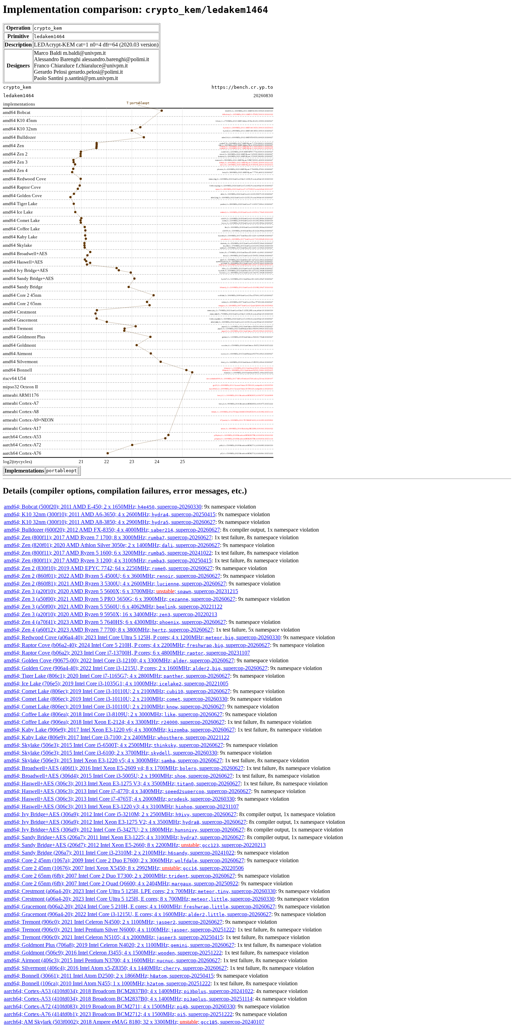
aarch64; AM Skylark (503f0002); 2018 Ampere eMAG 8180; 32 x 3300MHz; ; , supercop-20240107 (134, 1022)
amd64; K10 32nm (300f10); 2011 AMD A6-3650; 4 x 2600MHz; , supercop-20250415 (109, 514)
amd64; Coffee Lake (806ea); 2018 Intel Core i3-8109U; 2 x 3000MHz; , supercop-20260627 (113, 714)
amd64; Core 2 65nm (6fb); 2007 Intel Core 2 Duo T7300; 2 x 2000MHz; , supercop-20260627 (119, 876)
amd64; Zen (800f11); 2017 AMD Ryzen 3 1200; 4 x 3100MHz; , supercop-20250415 (108, 560)
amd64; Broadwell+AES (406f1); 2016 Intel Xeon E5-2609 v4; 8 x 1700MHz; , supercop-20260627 (123, 768)
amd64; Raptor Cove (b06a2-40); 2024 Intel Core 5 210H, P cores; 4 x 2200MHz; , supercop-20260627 (137, 645)
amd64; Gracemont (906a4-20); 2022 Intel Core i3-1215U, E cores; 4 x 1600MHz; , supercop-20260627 (137, 914)
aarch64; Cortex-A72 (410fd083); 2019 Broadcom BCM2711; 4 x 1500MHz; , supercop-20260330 (119, 1006)
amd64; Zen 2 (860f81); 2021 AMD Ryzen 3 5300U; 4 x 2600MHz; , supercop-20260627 (115, 584)
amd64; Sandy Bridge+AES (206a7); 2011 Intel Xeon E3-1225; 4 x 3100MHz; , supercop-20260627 (124, 837)
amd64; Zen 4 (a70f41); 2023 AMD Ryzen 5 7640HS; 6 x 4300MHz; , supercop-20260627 (115, 622)
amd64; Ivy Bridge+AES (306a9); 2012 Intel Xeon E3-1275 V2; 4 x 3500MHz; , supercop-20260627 (125, 822)
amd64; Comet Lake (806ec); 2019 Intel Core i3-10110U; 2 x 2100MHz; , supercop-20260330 (115, 699)
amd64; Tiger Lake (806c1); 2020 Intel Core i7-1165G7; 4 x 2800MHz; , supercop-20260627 (117, 676)
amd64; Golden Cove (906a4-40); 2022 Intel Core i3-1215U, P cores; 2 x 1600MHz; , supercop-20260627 (135, 668)
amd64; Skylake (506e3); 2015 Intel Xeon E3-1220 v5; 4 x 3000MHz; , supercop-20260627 (113, 760)
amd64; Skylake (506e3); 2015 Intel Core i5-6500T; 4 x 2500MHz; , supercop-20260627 (113, 745)
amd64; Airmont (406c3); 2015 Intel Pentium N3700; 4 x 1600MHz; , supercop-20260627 (112, 960)
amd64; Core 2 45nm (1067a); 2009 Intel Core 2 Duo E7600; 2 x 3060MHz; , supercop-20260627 (124, 860)
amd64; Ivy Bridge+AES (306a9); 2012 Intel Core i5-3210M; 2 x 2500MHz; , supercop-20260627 (120, 814)
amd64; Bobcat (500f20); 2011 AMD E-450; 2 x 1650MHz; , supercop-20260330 (102, 507)
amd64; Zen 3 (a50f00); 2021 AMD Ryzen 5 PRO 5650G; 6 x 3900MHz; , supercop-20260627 (119, 599)
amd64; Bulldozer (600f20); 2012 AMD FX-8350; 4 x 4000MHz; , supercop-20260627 (112, 530)
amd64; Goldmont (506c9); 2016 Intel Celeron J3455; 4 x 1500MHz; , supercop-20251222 (113, 953)
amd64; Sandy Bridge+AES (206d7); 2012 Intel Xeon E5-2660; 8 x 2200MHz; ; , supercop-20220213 (135, 845)
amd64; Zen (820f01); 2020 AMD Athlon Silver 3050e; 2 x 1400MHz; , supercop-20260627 (112, 545)
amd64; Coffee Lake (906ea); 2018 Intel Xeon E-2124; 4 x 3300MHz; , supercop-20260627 (114, 722)
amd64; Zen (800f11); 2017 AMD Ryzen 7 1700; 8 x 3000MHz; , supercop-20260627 (108, 537)
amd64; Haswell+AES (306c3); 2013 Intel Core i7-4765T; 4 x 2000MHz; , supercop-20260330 (119, 799)
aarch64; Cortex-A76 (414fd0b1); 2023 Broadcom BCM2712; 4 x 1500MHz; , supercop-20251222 (118, 1014)
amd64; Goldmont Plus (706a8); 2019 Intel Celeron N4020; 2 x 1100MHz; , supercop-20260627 (119, 945)
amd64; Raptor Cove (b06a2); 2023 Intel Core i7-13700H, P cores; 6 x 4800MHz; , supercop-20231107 (127, 653)
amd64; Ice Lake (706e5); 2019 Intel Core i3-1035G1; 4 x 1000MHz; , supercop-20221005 (116, 683)
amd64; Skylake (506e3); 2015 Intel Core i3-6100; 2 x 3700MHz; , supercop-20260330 (110, 753)
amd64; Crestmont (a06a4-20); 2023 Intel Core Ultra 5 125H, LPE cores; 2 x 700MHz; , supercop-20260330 (140, 891)
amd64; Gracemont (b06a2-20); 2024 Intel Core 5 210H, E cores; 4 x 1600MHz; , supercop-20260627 (139, 906)
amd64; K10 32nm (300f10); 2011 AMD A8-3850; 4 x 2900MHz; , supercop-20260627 (109, 522)
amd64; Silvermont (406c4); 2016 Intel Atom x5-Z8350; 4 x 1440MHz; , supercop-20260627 (115, 968)
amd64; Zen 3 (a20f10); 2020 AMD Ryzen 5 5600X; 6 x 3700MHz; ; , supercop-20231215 (121, 591)
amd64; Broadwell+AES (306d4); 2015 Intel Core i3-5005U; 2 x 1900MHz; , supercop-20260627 (118, 776)
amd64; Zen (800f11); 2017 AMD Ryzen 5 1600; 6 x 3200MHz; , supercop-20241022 (108, 553)
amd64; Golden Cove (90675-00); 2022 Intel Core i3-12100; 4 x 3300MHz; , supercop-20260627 (119, 660)
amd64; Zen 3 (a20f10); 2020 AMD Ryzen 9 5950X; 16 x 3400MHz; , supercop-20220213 (110, 614)
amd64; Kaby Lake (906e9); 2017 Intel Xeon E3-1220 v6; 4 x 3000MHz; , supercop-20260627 (119, 730)
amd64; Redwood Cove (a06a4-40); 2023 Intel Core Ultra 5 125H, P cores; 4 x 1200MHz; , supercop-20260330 (142, 637)
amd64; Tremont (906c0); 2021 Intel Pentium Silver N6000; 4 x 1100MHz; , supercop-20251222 (119, 930)
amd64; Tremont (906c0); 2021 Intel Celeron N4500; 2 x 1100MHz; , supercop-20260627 (113, 922)
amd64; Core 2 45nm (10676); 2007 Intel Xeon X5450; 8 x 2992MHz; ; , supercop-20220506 (124, 868)
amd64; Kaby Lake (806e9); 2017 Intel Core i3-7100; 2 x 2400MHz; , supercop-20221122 (116, 737)
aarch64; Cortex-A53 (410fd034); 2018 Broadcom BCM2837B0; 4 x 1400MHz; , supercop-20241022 (128, 991)
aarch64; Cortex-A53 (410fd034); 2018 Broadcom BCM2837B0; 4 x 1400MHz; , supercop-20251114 (128, 999)
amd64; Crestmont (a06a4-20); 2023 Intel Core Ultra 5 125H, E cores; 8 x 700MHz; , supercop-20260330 (139, 899)
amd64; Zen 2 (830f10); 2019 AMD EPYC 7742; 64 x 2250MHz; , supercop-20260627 (108, 568)
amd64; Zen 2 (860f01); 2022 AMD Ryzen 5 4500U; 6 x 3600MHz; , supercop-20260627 (112, 576)
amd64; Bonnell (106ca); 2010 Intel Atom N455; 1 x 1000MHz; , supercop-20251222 (107, 983)
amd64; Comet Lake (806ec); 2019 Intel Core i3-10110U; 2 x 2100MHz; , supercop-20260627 (117, 691)
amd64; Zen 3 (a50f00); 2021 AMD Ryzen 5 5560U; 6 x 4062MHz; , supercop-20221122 (113, 607)
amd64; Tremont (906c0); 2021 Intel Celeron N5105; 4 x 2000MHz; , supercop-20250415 (113, 937)
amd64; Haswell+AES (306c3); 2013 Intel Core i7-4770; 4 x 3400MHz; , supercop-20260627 (127, 791)
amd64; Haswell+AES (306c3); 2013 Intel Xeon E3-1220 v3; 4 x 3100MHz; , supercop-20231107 (121, 806)
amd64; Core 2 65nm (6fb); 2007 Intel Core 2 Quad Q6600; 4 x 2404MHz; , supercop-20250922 (121, 883)
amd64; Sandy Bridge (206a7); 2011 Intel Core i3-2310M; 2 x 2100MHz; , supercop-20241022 (119, 853)
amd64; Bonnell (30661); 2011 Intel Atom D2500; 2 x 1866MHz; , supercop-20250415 (109, 976)
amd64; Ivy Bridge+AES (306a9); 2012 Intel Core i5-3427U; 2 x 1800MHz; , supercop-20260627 (124, 830)
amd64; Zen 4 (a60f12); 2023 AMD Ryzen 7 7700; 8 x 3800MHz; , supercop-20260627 (108, 630)
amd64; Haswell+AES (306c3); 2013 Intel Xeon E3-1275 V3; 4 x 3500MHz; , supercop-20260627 (122, 783)
